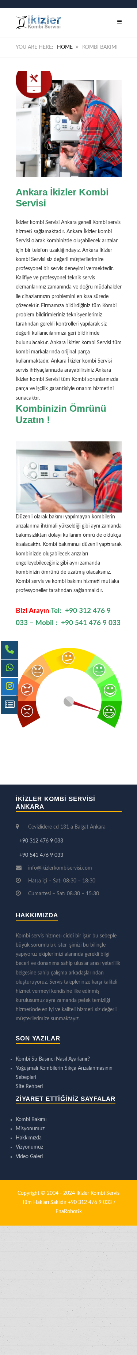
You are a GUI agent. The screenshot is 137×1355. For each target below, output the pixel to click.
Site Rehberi (29, 1086)
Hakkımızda (29, 1138)
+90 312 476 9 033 (41, 841)
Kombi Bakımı (31, 1119)
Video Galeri (29, 1156)
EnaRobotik (69, 1211)
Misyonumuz (30, 1128)
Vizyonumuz (29, 1147)
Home (65, 47)
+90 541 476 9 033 (91, 623)
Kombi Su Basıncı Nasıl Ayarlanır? (53, 1059)
